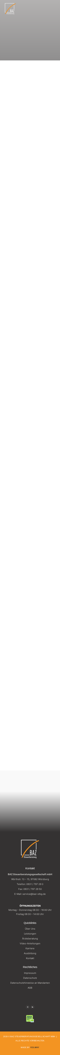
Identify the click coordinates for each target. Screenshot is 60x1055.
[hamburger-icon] (53, 9)
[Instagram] (28, 1007)
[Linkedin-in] (32, 1007)
